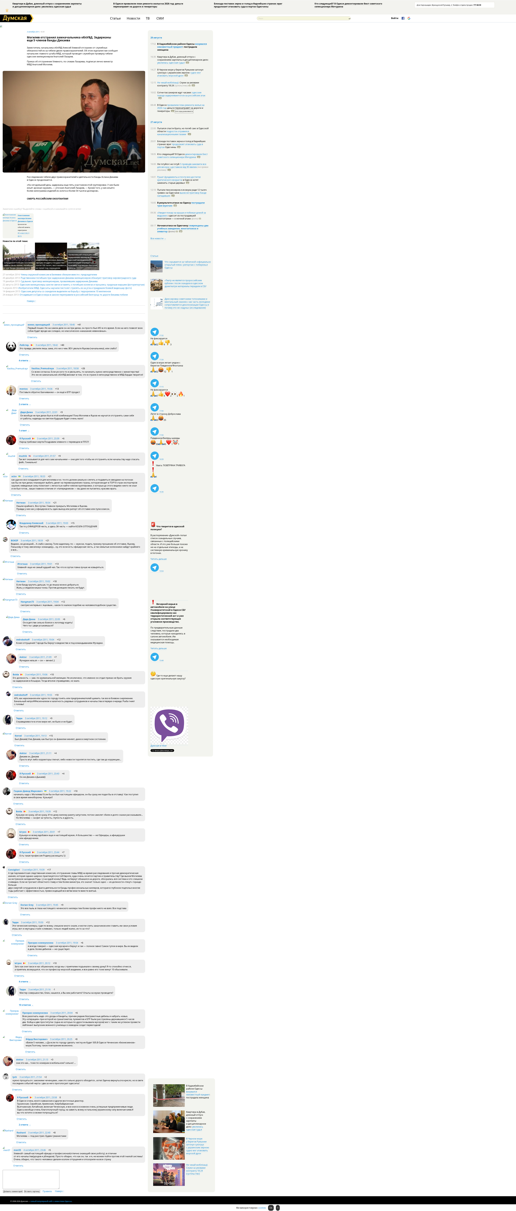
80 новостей (23, 233)
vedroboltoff (22, 639)
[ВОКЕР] (5, 541)
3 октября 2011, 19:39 (39, 811)
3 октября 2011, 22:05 (49, 619)
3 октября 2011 (33, 31)
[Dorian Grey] (10, 902)
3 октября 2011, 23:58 (46, 1097)
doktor (23, 657)
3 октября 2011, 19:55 (41, 694)
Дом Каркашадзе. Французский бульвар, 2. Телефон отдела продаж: (449, 5)
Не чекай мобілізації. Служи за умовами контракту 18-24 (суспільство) (197, 1169)
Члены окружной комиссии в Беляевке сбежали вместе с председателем (59, 274)
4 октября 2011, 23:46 (35, 1150)
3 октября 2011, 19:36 (41, 388)
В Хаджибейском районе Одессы (176, 43)
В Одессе (162, 105)
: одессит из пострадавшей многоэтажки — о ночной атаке (177, 217)
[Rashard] (8, 1130)
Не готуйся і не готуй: (168, 164)
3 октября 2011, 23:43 (48, 773)
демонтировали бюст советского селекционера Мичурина (182, 156)
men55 (17, 1150)
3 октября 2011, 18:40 (64, 324)
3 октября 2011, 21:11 (40, 753)
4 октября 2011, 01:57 (44, 455)
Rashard (21, 1132)
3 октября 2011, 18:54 (39, 502)
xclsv (14, 476)
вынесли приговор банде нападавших (181, 194)
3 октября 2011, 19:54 (67, 942)
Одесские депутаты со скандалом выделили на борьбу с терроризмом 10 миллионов (66, 291)
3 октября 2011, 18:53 (34, 476)
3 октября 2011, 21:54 (30, 1077)
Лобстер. (24, 345)
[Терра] (8, 724)
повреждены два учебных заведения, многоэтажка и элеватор (182, 228)
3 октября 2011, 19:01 (41, 563)
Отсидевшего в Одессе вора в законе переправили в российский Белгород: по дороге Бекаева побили (74, 294)
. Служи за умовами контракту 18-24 (178, 84)
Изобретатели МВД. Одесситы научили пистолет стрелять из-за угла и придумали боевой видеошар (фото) (75, 288)
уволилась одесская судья (171, 62)
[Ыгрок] (11, 837)
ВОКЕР (14, 540)
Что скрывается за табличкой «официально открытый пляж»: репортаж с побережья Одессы (188, 264)
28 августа (156, 37)
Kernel (18, 735)
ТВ (148, 18)
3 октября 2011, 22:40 (39, 1132)
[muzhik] (10, 456)
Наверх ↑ (31, 301)
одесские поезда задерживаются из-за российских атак (181, 94)
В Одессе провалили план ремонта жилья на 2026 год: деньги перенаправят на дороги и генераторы (148, 5)
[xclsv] (5, 476)
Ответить (32, 337)
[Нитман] (8, 500)
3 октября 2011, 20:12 (39, 963)
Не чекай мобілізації (168, 82)
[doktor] (11, 662)
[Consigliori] (4, 867)
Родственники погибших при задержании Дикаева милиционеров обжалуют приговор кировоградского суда (78, 277)
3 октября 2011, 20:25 (61, 1039)
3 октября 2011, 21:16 (39, 989)
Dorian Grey (27, 904)
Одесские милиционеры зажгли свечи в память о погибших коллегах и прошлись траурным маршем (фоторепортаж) (82, 284)
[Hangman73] (10, 599)
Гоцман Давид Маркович (28, 791)
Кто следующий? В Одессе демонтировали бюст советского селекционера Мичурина (348, 5)
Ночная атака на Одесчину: (173, 225)
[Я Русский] (11, 444)
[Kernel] (7, 733)
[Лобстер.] (11, 350)
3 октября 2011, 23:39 (48, 438)
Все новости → (158, 238)
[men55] (6, 1150)
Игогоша (22, 563)
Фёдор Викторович (37, 1039)
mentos (23, 388)
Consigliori (14, 869)
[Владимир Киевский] (11, 528)
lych (14, 1077)
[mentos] (11, 394)
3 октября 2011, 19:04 (47, 601)
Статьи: (154, 255)
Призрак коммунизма (40, 942)
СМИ (160, 18)
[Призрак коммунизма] (13, 943)
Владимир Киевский (31, 523)
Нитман (21, 502)
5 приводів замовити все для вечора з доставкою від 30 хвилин (181, 165)
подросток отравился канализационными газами (173, 133)
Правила (47, 1191)
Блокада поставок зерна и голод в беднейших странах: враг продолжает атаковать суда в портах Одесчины (248, 5)
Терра (19, 718)
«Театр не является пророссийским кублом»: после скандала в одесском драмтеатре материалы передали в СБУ (185, 283)
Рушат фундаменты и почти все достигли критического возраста (179, 178)
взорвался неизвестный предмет (182, 45)
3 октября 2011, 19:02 (39, 581)
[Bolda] (6, 676)
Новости (133, 18)
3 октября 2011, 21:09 (40, 657)
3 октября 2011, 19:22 (60, 791)
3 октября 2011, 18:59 (32, 540)
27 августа (156, 122)
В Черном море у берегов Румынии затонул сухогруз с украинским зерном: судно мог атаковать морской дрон (197, 1146)
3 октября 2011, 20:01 (44, 831)
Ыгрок (22, 831)
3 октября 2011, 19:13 (35, 735)
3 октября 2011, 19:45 (47, 904)
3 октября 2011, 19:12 (36, 718)
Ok (270, 1207)
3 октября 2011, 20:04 (61, 1012)
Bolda (16, 674)
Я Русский (25, 438)
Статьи (115, 18)
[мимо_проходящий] (13, 324)
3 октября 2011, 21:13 (37, 1059)
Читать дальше (158, 558)
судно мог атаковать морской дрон (179, 74)
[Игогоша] (8, 561)
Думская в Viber (158, 745)
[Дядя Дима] (11, 413)
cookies (262, 1207)
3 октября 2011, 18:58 (67, 368)
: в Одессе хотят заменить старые (177, 181)
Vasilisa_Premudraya (42, 368)
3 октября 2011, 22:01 (46, 412)
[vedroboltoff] (8, 645)
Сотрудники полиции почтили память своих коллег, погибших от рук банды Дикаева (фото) (18, 265)
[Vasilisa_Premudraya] (17, 368)
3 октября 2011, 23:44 (48, 852)
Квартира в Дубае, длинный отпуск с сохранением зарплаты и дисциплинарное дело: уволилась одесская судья (47, 5)
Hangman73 (27, 601)
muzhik (23, 455)
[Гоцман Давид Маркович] (6, 794)
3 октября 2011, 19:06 (36, 674)
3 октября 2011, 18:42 (47, 345)
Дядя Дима (26, 412)
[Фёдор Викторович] (12, 1040)
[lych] (6, 1079)
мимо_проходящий (39, 324)
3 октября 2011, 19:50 (32, 922)
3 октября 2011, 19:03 (57, 523)
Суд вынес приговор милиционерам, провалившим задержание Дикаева (59, 281)
